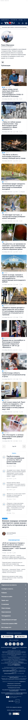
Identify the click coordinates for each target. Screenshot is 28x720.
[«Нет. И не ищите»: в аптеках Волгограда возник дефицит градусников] (14, 423)
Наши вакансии (6, 612)
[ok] (14, 643)
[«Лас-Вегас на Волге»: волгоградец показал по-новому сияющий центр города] (14, 143)
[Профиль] (26, 23)
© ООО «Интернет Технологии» (14, 710)
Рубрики (4, 592)
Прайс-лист (5, 600)
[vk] (10, 643)
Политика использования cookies (14, 685)
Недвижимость (5, 19)
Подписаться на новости (9, 585)
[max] (17, 643)
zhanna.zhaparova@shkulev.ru (9, 670)
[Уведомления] (22, 23)
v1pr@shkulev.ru (22, 681)
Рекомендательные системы (14, 687)
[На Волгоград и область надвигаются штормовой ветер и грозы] (14, 361)
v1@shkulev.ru (21, 662)
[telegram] (6, 643)
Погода (21, 19)
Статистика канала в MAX (9, 623)
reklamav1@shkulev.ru (14, 677)
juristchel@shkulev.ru (16, 664)
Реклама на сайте (6, 596)
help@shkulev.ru (17, 665)
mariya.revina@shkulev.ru (9, 673)
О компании (5, 604)
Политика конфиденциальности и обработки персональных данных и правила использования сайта (14, 693)
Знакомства (14, 19)
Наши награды (5, 608)
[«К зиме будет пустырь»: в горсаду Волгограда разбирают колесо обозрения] (14, 203)
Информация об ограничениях (14, 683)
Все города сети (6, 627)
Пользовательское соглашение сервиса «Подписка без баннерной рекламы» (14, 690)
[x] (21, 643)
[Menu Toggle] (2, 23)
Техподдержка (6, 616)
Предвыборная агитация (9, 619)
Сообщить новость (7, 589)
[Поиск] (19, 23)
